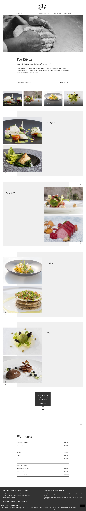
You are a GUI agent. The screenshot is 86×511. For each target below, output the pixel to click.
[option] (43, 33)
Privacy (13, 501)
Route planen (43, 403)
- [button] (81, 427)
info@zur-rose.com (26, 495)
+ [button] (81, 425)
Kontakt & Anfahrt (21, 501)
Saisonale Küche (30, 13)
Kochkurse (67, 13)
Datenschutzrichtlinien (21, 509)
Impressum (6, 501)
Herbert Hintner (57, 13)
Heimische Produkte (43, 13)
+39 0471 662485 (17, 495)
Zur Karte (66, 442)
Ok (82, 506)
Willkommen (18, 13)
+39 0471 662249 (8, 495)
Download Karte (64, 82)
